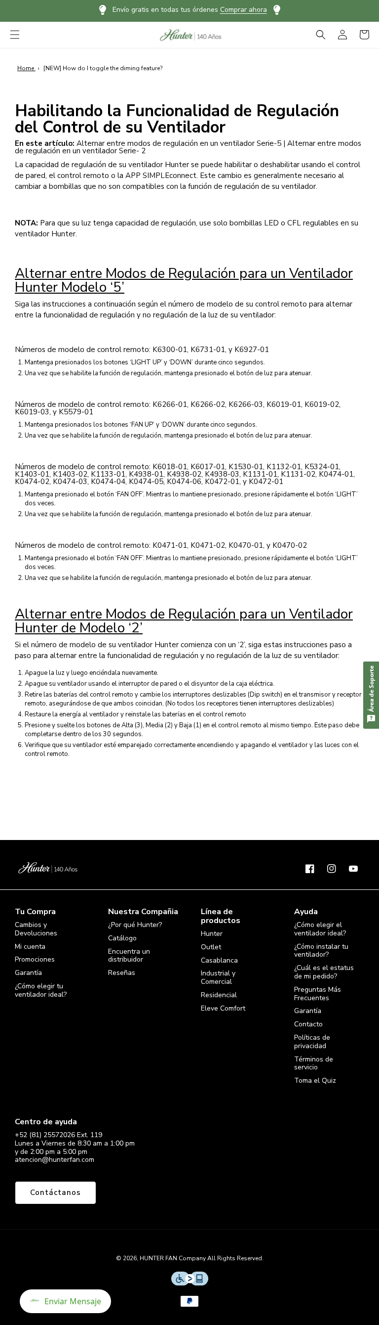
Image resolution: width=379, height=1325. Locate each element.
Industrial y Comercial (218, 977)
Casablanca (219, 960)
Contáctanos (55, 1192)
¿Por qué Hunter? (135, 925)
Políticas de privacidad (312, 1042)
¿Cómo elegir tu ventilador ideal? (41, 990)
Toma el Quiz (315, 1080)
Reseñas (121, 972)
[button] (15, 34)
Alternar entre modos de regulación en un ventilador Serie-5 (178, 143)
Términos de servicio (313, 1063)
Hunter (212, 934)
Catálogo (122, 938)
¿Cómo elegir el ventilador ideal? (320, 929)
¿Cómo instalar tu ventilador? (321, 951)
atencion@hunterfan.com (54, 1159)
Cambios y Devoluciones (36, 929)
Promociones (35, 959)
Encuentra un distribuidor (129, 956)
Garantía (28, 972)
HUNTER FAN (158, 1258)
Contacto (308, 1024)
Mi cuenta (30, 946)
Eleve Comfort (223, 1008)
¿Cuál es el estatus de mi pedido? (324, 972)
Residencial (219, 995)
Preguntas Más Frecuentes (317, 994)
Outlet (211, 947)
